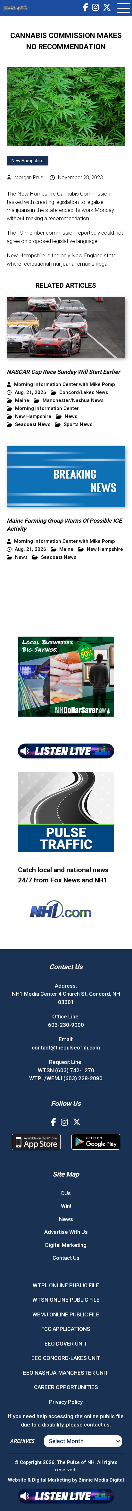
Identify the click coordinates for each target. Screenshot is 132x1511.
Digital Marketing (66, 1245)
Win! (66, 1206)
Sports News (78, 424)
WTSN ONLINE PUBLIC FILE (66, 1300)
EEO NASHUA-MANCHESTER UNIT (66, 1373)
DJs (66, 1193)
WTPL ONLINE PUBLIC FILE (66, 1285)
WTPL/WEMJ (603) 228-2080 (66, 1078)
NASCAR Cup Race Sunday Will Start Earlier (63, 371)
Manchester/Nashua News (73, 400)
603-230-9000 (66, 1025)
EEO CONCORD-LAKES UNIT (66, 1358)
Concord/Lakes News (83, 392)
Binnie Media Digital (101, 1480)
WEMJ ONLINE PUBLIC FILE (65, 1314)
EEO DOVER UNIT (66, 1343)
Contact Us (66, 1258)
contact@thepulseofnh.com (66, 1047)
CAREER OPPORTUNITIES (66, 1387)
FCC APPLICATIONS (65, 1329)
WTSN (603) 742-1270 (66, 1070)
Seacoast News (32, 424)
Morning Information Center (47, 408)
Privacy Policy (66, 1402)
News (71, 416)
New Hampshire (28, 160)
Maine (22, 400)
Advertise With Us (66, 1232)
